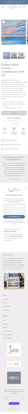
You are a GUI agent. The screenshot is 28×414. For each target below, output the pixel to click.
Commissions (7, 306)
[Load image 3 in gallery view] (21, 55)
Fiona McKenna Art (16, 409)
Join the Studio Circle (14, 216)
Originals (5, 299)
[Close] (25, 187)
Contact (5, 327)
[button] (3, 7)
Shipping (5, 324)
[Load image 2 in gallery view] (14, 55)
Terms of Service (8, 334)
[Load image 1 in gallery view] (6, 55)
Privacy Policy (7, 338)
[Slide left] (1, 56)
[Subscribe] (23, 398)
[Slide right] (26, 56)
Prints (4, 303)
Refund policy (7, 331)
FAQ (4, 320)
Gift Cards (6, 310)
